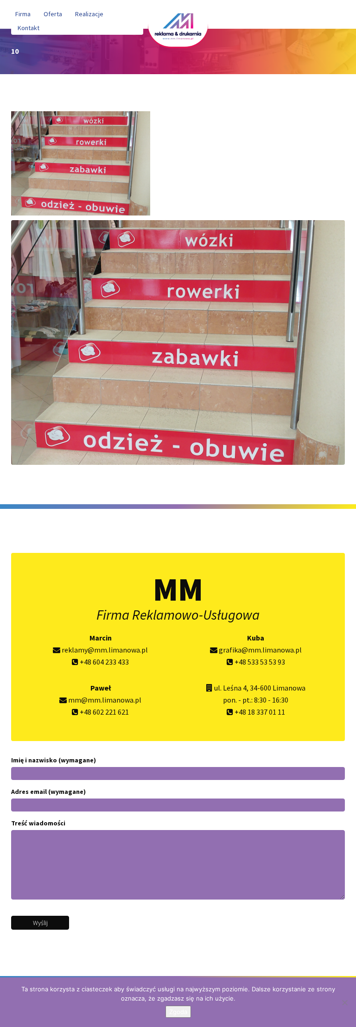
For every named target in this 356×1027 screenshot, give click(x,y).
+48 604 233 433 (103, 661)
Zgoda (178, 1011)
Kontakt (28, 28)
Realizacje (89, 14)
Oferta (53, 14)
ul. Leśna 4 (230, 687)
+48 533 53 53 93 (259, 661)
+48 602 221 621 (103, 711)
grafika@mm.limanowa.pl (259, 649)
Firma (23, 14)
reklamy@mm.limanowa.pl (104, 649)
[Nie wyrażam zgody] (344, 1002)
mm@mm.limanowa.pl (104, 699)
